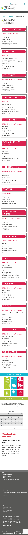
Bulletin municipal (7, 476)
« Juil (13, 428)
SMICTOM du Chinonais (8, 494)
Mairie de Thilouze (8, 16)
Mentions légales (12, 533)
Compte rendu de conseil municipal (11, 479)
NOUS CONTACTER (8, 529)
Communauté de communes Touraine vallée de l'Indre (15, 492)
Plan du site (20, 533)
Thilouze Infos (6, 477)
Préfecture (5, 495)
